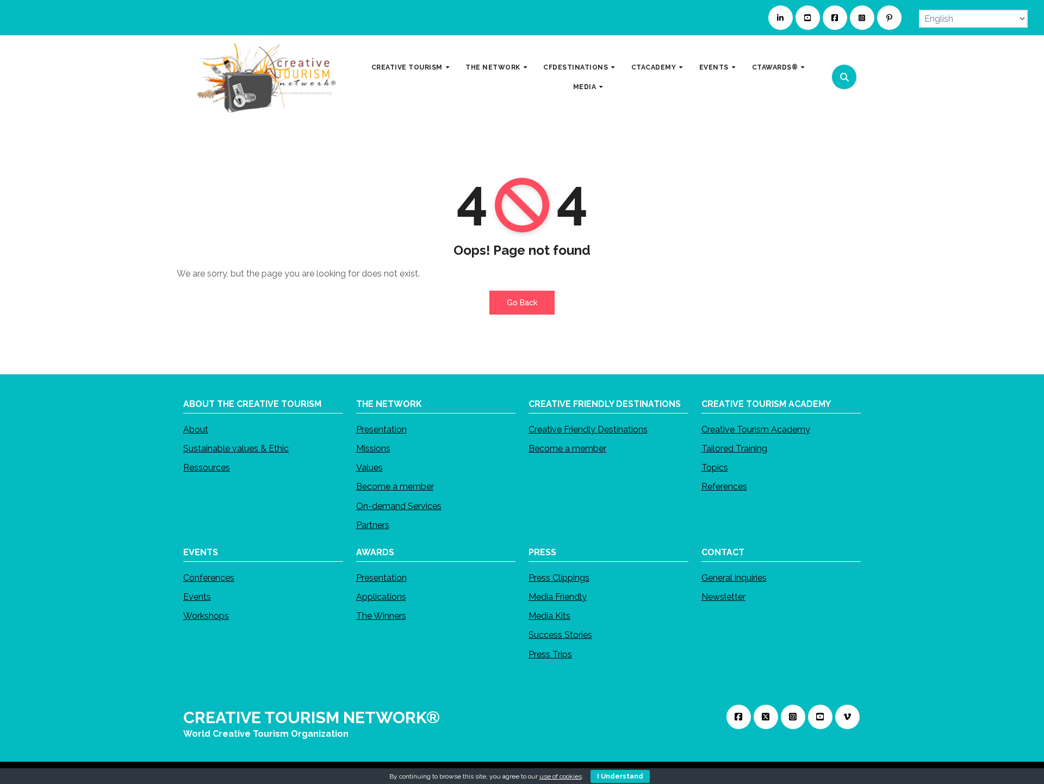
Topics (714, 467)
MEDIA (585, 86)
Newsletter (723, 597)
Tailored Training (734, 448)
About (195, 429)
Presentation (381, 429)
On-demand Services (399, 505)
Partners (372, 525)
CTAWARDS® (776, 67)
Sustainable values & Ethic (236, 448)
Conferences (208, 578)
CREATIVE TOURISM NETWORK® (311, 717)
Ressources (206, 467)
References (724, 486)
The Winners (381, 616)
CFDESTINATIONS (576, 67)
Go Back (522, 302)
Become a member (395, 486)
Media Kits (549, 616)
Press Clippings (559, 578)
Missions (373, 448)
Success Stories (560, 635)
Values (369, 467)
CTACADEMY (654, 67)
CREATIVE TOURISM (408, 67)
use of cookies (560, 776)
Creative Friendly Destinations (588, 429)
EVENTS (715, 67)
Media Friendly (558, 597)
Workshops (206, 616)
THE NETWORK (493, 67)
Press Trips (550, 654)
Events (197, 597)
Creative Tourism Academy (755, 429)
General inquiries (734, 578)
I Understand (620, 776)
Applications (381, 597)
